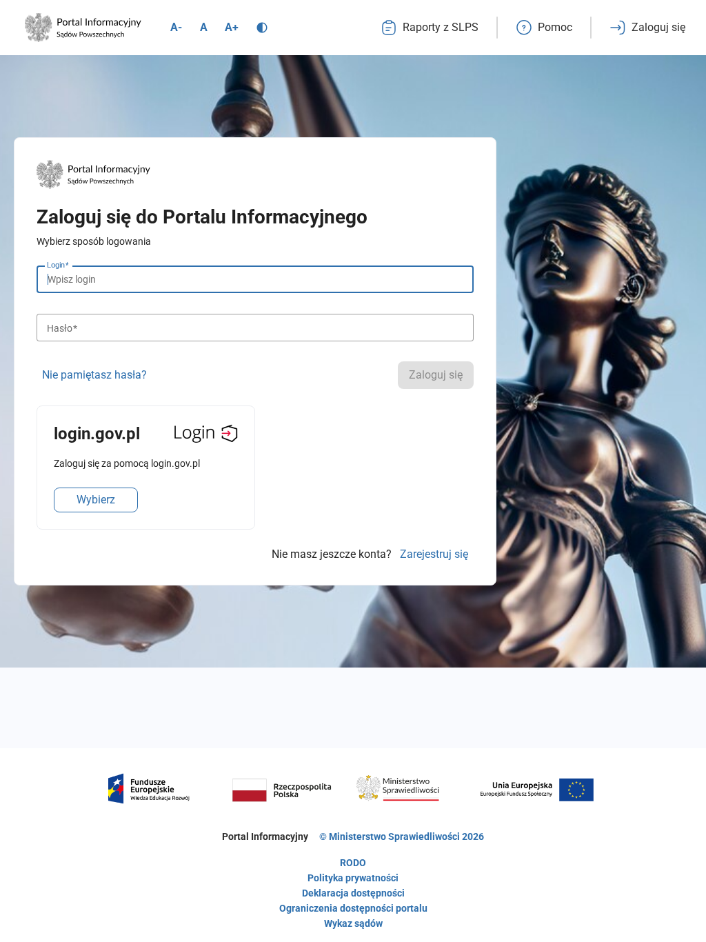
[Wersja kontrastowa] (262, 27)
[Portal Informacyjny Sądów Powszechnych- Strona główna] (83, 27)
